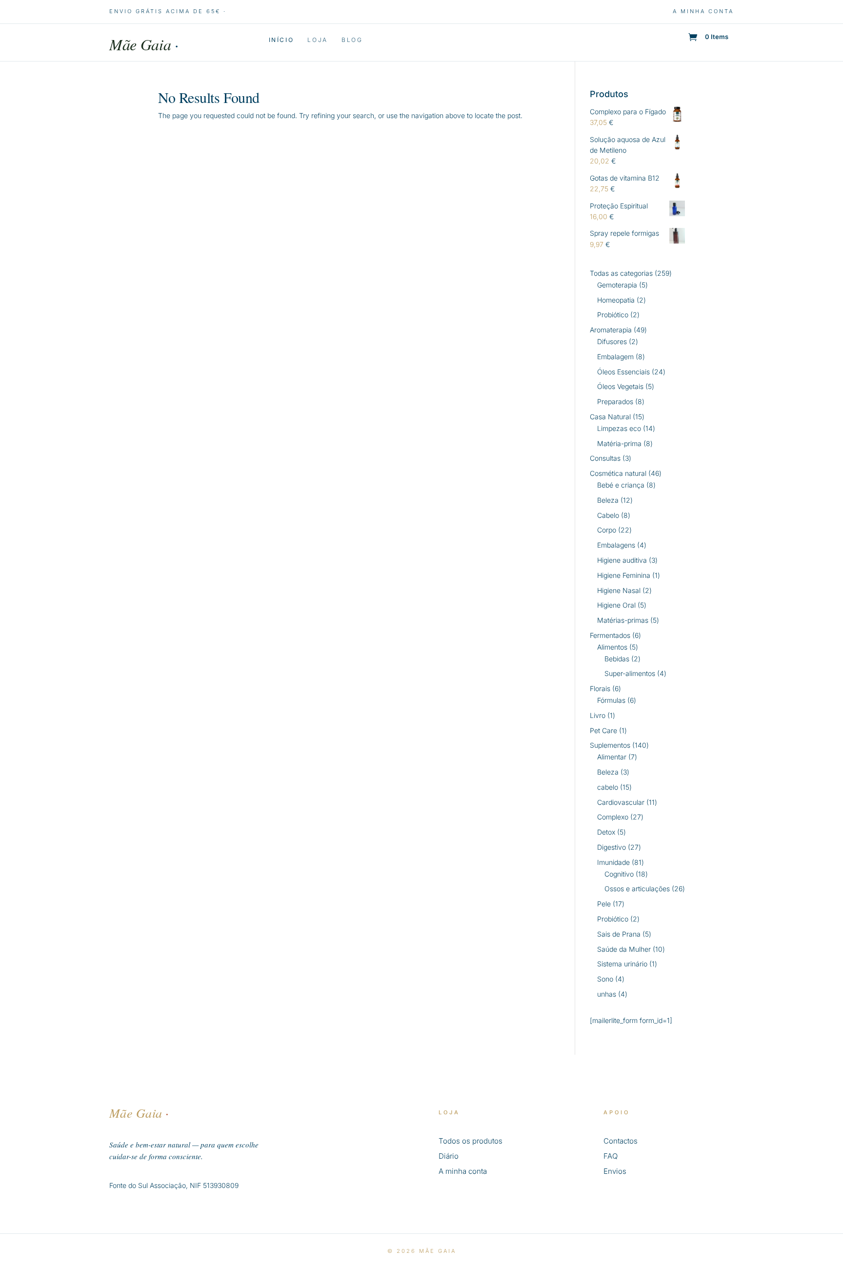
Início (281, 40)
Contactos (620, 1141)
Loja (317, 40)
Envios (614, 1171)
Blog (352, 40)
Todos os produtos (470, 1141)
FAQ (610, 1156)
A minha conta (703, 11)
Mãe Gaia (144, 44)
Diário (449, 1156)
